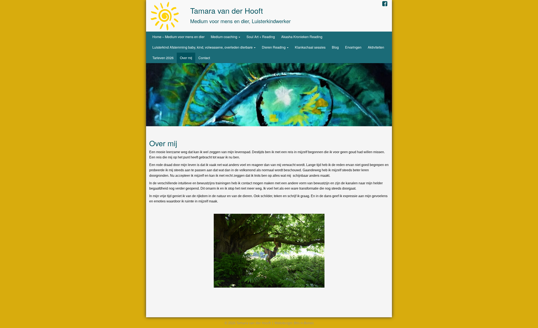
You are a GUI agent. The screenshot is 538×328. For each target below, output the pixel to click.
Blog (335, 47)
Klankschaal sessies (310, 47)
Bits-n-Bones (304, 323)
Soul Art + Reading (261, 36)
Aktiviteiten (376, 47)
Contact (204, 57)
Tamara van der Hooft (226, 10)
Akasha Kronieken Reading (301, 36)
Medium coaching (224, 36)
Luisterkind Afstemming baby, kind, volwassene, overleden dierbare (202, 47)
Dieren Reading (274, 47)
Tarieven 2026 (163, 57)
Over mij (186, 57)
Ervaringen (353, 47)
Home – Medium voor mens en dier (178, 36)
